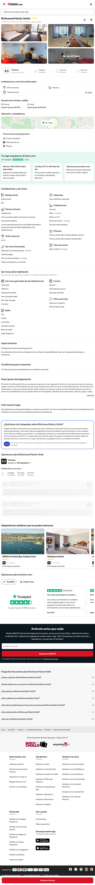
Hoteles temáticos (16, 854)
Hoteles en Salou (42, 764)
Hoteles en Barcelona (44, 799)
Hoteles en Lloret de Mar (46, 769)
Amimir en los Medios (18, 787)
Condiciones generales (11, 875)
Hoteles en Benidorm (44, 794)
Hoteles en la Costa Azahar (73, 764)
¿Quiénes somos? (16, 764)
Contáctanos (41, 819)
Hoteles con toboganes (18, 849)
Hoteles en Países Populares (16, 843)
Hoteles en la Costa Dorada (73, 779)
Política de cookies (51, 875)
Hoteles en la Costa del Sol (73, 792)
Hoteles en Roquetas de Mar (45, 788)
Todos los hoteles (16, 859)
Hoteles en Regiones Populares (17, 835)
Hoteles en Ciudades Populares (17, 820)
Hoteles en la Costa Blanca (73, 769)
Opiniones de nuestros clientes (18, 770)
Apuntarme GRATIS (47, 654)
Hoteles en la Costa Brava (72, 774)
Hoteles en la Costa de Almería (71, 797)
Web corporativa (43, 824)
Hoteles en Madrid (43, 804)
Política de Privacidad (50, 659)
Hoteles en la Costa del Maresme (71, 785)
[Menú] (4, 4)
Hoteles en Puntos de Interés (18, 828)
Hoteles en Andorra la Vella (47, 774)
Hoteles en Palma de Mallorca (44, 780)
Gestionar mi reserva (18, 777)
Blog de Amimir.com (17, 782)
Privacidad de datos (32, 875)
